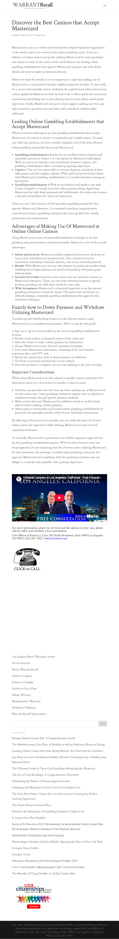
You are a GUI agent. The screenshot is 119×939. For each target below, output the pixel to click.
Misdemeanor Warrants (26, 701)
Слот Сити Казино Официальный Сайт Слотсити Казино (48, 867)
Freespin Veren (21, 854)
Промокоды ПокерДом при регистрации (38, 835)
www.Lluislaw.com (55, 538)
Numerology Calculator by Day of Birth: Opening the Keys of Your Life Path (57, 842)
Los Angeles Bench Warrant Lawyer (33, 657)
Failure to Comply (22, 682)
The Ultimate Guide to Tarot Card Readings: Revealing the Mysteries (53, 768)
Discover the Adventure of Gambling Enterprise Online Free (48, 811)
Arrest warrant (21, 663)
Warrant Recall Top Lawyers (29, 714)
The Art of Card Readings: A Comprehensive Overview (45, 775)
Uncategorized (39, 35)
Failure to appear (22, 676)
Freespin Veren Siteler (25, 848)
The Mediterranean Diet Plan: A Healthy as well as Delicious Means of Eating (58, 744)
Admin (17, 35)
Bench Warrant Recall (25, 669)
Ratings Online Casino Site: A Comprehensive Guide (43, 738)
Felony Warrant (21, 695)
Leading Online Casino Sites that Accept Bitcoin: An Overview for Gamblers (57, 751)
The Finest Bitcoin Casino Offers (31, 805)
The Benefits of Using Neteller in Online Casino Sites (43, 873)
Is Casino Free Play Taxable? (29, 818)
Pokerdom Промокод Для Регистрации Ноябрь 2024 (45, 861)
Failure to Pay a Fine (24, 688)
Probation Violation (24, 708)
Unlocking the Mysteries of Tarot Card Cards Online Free (46, 787)
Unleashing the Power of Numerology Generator (41, 781)
